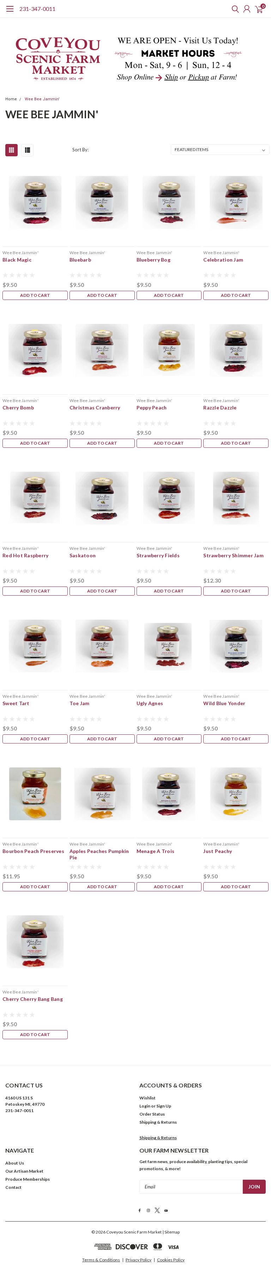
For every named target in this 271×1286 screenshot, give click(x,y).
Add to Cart (35, 295)
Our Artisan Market (24, 1171)
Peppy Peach (152, 407)
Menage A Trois (156, 851)
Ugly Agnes (150, 703)
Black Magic (16, 260)
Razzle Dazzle (219, 407)
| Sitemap (171, 1232)
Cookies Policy (171, 1259)
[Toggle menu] (9, 12)
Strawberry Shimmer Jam (233, 555)
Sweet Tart (16, 703)
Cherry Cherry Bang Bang (32, 999)
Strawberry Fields (158, 555)
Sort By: (80, 149)
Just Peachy (217, 851)
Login (144, 1106)
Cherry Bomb (18, 407)
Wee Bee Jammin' (42, 99)
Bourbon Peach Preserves (33, 851)
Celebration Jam (223, 260)
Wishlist (147, 1097)
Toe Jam (80, 703)
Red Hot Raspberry (25, 555)
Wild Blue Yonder (224, 703)
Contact (13, 1187)
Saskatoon (83, 555)
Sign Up (163, 1106)
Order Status (152, 1114)
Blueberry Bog (153, 260)
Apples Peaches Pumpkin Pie (99, 854)
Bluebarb (80, 260)
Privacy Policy (138, 1259)
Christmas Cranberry (95, 407)
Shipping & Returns (158, 1122)
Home (11, 99)
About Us (14, 1163)
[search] (234, 9)
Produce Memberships (27, 1179)
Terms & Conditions (101, 1259)
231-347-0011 (37, 8)
